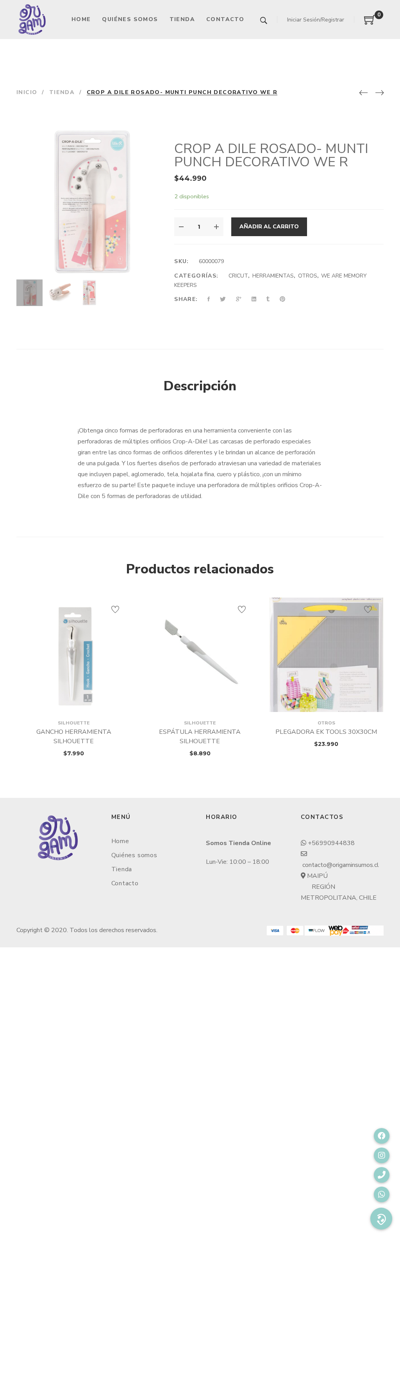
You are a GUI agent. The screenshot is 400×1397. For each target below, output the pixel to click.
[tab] (200, 386)
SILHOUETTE (73, 723)
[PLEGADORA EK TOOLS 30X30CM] (326, 655)
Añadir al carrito (269, 226)
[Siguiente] (379, 93)
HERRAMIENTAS (273, 275)
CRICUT (238, 275)
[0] (370, 22)
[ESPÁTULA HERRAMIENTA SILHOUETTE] (200, 655)
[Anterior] (363, 93)
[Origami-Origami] (32, 19)
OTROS (307, 275)
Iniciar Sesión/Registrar (315, 19)
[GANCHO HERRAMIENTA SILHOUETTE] (73, 655)
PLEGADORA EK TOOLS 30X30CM (326, 732)
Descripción (200, 386)
